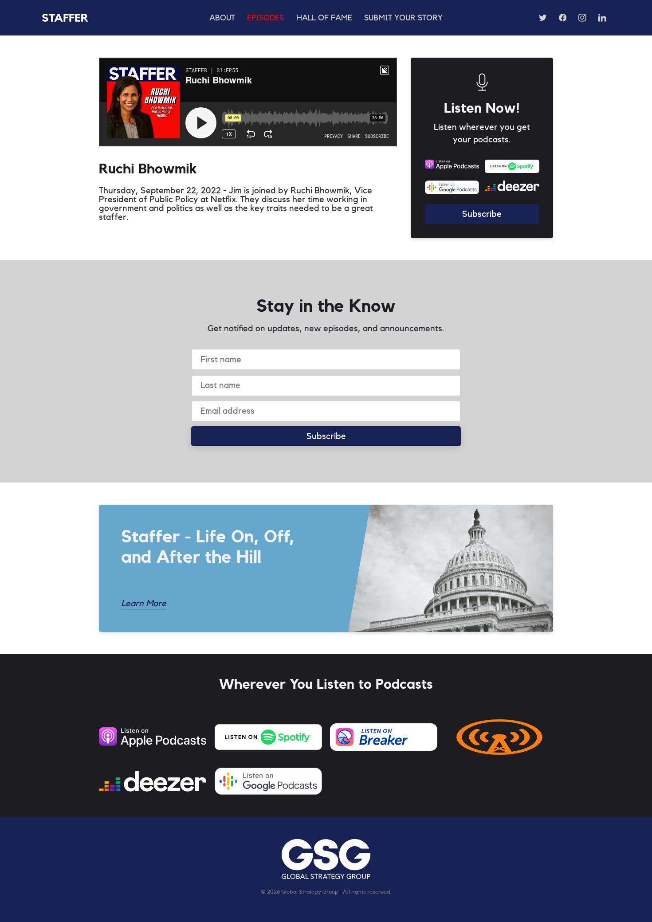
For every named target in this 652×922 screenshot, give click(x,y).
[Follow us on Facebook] (562, 18)
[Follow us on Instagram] (582, 18)
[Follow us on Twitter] (542, 18)
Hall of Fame (324, 18)
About (222, 18)
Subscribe (482, 214)
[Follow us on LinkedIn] (602, 18)
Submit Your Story (403, 18)
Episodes (265, 18)
